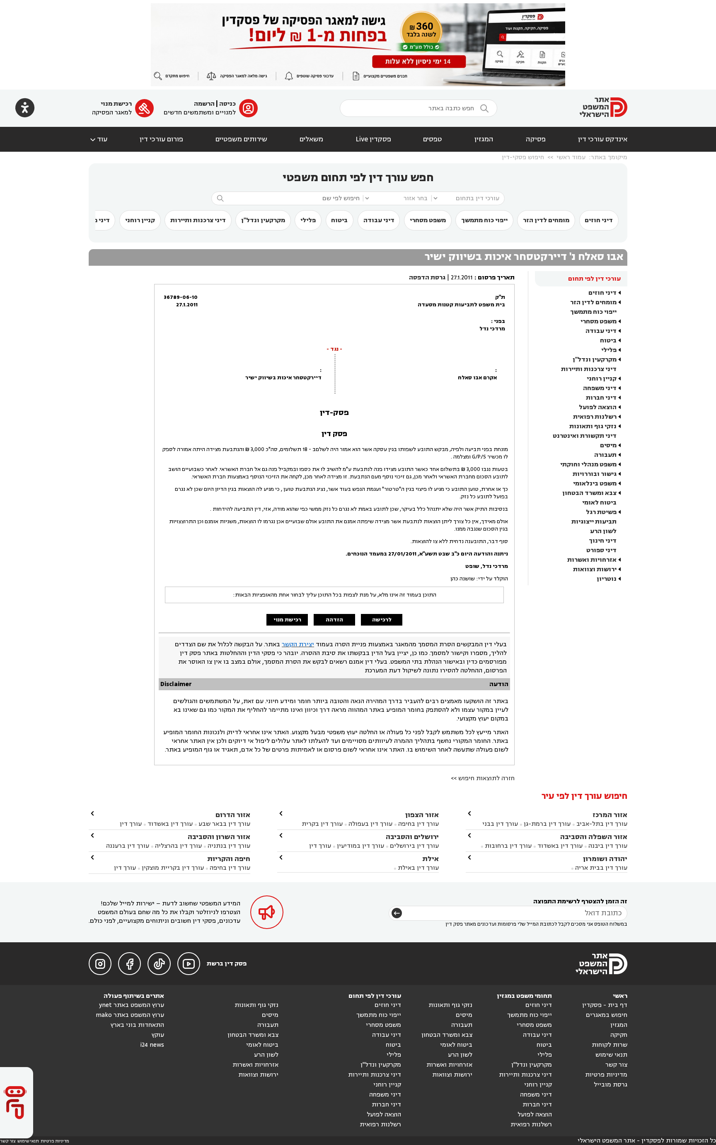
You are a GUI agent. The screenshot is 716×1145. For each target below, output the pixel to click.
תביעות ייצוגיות (594, 521)
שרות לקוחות (609, 1045)
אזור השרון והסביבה (219, 837)
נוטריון (607, 579)
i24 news (152, 1045)
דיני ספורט (601, 550)
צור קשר (616, 1064)
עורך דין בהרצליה (178, 846)
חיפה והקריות (228, 859)
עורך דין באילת (418, 868)
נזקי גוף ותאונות (593, 426)
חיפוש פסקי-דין (523, 157)
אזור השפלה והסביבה (593, 837)
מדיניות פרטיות (606, 1074)
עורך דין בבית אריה (601, 868)
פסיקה (536, 139)
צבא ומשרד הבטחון (589, 493)
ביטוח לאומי (599, 502)
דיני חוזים (599, 220)
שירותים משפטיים (241, 139)
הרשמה (204, 103)
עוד (98, 139)
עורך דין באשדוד (560, 846)
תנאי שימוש (611, 1054)
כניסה (227, 103)
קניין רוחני (140, 220)
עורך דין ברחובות (508, 846)
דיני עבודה (378, 220)
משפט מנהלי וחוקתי (588, 464)
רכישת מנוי (116, 103)
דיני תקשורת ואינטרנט (585, 436)
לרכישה (382, 619)
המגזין (483, 139)
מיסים (608, 445)
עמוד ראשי (570, 157)
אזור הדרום (232, 815)
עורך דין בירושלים (414, 846)
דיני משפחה (600, 388)
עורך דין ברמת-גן (547, 824)
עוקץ (158, 1035)
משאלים (311, 139)
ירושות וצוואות (595, 569)
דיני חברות (601, 397)
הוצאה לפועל (598, 407)
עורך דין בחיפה (418, 824)
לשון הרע (603, 531)
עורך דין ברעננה (127, 846)
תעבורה (605, 455)
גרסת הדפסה (427, 277)
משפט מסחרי (428, 220)
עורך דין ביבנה (607, 846)
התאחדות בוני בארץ (137, 1025)
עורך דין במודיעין (360, 846)
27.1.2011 (462, 277)
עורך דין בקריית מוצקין (173, 868)
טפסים (432, 139)
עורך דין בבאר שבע (224, 824)
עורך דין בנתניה (229, 846)
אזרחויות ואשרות (592, 560)
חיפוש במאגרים (606, 1015)
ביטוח (339, 220)
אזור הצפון (422, 815)
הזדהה (334, 619)
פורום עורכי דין (161, 139)
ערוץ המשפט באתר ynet (131, 1005)
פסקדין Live (373, 139)
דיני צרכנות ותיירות (198, 220)
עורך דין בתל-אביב (601, 824)
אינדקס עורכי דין (602, 139)
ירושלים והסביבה (412, 837)
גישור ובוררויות (595, 474)
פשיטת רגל (601, 512)
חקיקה (618, 1035)
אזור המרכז (610, 815)
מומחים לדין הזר (546, 220)
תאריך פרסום (496, 277)
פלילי (308, 220)
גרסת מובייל (610, 1084)
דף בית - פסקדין (604, 1005)
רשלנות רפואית (595, 416)
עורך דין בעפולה (369, 824)
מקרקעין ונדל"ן (263, 220)
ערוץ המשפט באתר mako (130, 1015)
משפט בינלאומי (595, 483)
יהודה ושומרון (605, 859)
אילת (430, 859)
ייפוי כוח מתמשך (484, 220)
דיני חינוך (603, 540)
